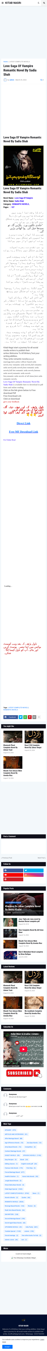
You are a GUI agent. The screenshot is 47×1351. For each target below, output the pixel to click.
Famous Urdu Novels (14, 1168)
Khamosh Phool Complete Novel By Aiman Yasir (10, 747)
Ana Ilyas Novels (34, 1143)
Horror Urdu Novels (30, 1176)
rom (24, 1239)
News (36, 1193)
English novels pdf (29, 1164)
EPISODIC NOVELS (32, 1155)
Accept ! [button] (7, 1347)
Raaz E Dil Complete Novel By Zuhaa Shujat (33, 746)
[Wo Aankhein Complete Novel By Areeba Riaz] (34, 1002)
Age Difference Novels (14, 1143)
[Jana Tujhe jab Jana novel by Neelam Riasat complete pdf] (10, 922)
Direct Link (23, 423)
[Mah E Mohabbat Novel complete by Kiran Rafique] (10, 955)
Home (5, 61)
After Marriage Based (13, 1138)
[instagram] (34, 875)
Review (32, 1206)
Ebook (24, 1159)
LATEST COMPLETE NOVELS (19, 61)
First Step (31, 1168)
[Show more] (39, 717)
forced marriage (11, 1235)
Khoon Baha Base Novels (14, 1185)
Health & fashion (12, 1176)
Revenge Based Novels (14, 1206)
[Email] (34, 717)
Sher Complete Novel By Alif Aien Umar (31, 931)
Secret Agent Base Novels (15, 1223)
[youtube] (13, 875)
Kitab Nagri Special (13, 1189)
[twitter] (34, 870)
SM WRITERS (11, 1214)
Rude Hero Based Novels (15, 1210)
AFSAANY (10, 1130)
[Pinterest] (30, 717)
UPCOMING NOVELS (13, 1227)
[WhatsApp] (25, 717)
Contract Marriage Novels (15, 1151)
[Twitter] (21, 717)
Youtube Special (13, 1231)
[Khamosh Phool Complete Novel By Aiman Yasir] (12, 737)
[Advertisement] (23, 32)
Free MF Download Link (23, 431)
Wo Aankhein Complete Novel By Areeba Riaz (33, 1012)
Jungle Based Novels (13, 1180)
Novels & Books (11, 1197)
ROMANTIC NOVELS (10, 710)
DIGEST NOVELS (12, 1155)
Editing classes (11, 1164)
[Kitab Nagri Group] (34, 879)
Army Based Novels (13, 1147)
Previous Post (7, 858)
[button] (2, 3)
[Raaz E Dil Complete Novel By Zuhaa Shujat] (34, 737)
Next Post (41, 858)
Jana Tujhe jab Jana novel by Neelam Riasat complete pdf (29, 920)
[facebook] (13, 870)
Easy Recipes (11, 1159)
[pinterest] (13, 879)
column (29, 1231)
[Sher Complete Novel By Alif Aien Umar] (10, 933)
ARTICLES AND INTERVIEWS (16, 1134)
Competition (30, 1147)
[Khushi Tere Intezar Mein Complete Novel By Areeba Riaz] (12, 762)
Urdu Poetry (32, 1227)
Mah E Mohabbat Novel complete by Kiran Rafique (31, 953)
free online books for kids (31, 1235)
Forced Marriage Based (14, 1172)
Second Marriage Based (15, 1218)
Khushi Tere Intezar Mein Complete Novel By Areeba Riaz (12, 773)
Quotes (26, 1197)
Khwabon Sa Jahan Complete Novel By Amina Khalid (23, 908)
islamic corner (11, 1239)
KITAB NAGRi (13, 2)
